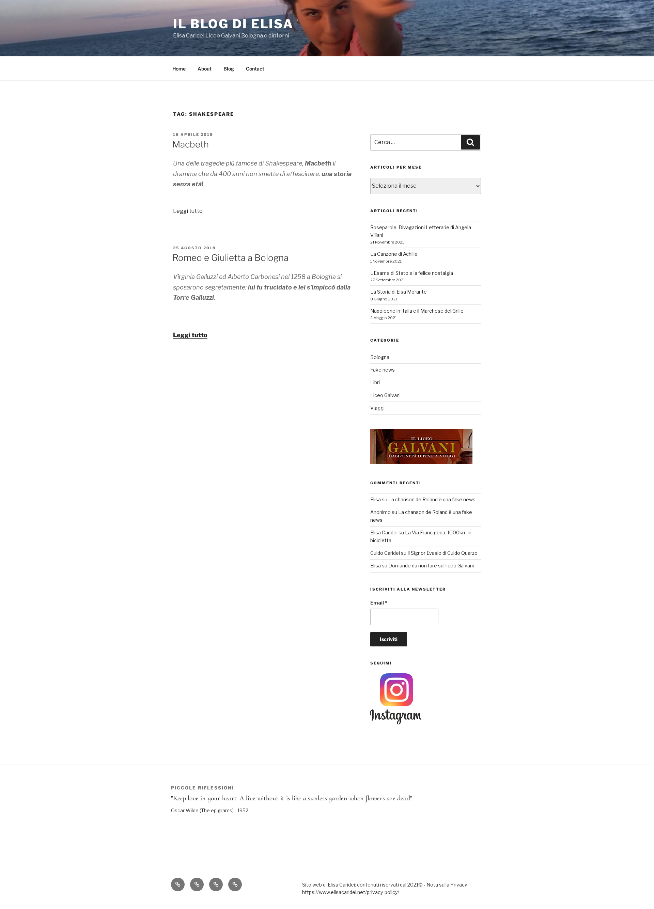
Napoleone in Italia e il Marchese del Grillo (417, 311)
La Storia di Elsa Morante (398, 292)
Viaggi (377, 408)
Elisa (375, 499)
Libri (375, 382)
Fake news (382, 370)
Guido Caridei (385, 553)
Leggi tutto (188, 211)
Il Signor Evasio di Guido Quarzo (442, 553)
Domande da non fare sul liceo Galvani (431, 565)
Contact (255, 69)
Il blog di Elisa (233, 23)
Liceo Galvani (385, 395)
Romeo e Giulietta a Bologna (230, 257)
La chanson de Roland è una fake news (432, 499)
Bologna (379, 357)
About (205, 69)
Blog (228, 69)
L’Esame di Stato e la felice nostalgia (411, 273)
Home (179, 69)
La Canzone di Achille (394, 254)
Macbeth (190, 144)
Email (378, 603)
